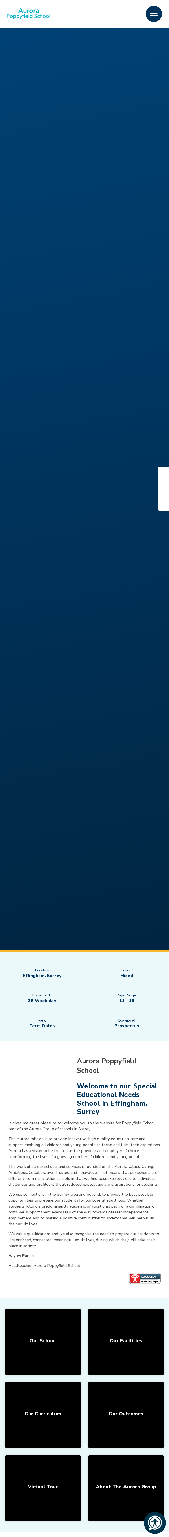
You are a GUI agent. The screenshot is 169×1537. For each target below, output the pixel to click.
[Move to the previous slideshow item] (13, 500)
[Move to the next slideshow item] (13, 477)
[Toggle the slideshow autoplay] (13, 488)
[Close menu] (154, 14)
